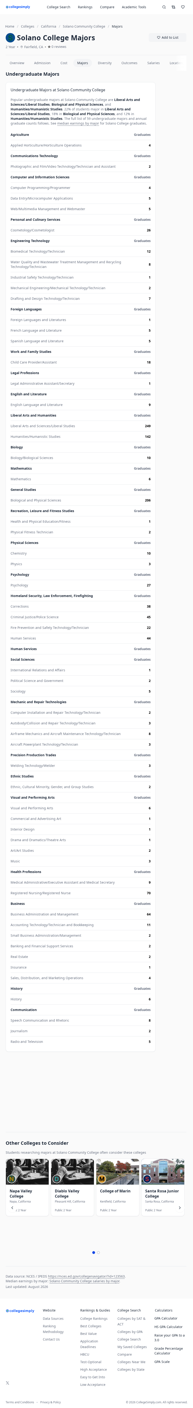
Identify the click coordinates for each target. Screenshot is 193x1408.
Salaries (153, 63)
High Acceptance (93, 1369)
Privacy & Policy (50, 1402)
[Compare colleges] (173, 7)
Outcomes (129, 63)
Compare (107, 7)
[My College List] (182, 7)
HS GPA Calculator (168, 1326)
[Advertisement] (81, 1090)
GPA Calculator (165, 1318)
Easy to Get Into (92, 1377)
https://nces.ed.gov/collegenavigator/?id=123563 (86, 1276)
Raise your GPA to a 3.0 (169, 1337)
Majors (82, 63)
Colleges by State (131, 1369)
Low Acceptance (92, 1384)
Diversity (105, 63)
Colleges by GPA (130, 1331)
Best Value (88, 1333)
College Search (129, 1339)
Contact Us (51, 1339)
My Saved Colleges (132, 1347)
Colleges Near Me (131, 1362)
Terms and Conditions (20, 1402)
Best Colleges (90, 1326)
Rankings (85, 7)
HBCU (84, 1354)
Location (176, 63)
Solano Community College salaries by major (84, 1281)
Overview (17, 63)
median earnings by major (78, 123)
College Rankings (94, 1318)
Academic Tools (134, 7)
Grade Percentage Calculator (168, 1350)
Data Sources (53, 1318)
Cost (63, 63)
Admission (42, 63)
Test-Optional (90, 1362)
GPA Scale (162, 1361)
